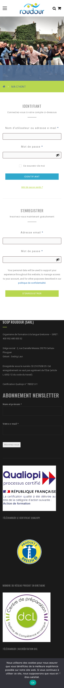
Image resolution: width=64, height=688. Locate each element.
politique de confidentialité (32, 283)
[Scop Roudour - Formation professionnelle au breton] (32, 8)
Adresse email (32, 232)
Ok (32, 682)
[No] (59, 673)
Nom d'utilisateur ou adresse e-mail (32, 128)
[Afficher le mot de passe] (58, 155)
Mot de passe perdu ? (32, 187)
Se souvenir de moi (34, 165)
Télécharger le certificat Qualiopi (21, 518)
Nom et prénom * (12, 404)
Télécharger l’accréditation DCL (20, 649)
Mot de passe (32, 146)
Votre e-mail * (10, 423)
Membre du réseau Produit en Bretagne (24, 585)
